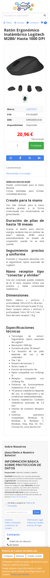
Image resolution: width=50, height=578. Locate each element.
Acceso (20, 22)
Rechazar (20, 556)
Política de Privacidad (19, 497)
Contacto (34, 22)
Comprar (36, 145)
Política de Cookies (20, 574)
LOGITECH (31, 109)
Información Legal (35, 520)
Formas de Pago (34, 525)
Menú (9, 22)
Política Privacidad (12, 522)
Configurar (8, 556)
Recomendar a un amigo (18, 173)
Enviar (36, 512)
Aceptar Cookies (35, 556)
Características (13, 167)
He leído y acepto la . (21, 504)
